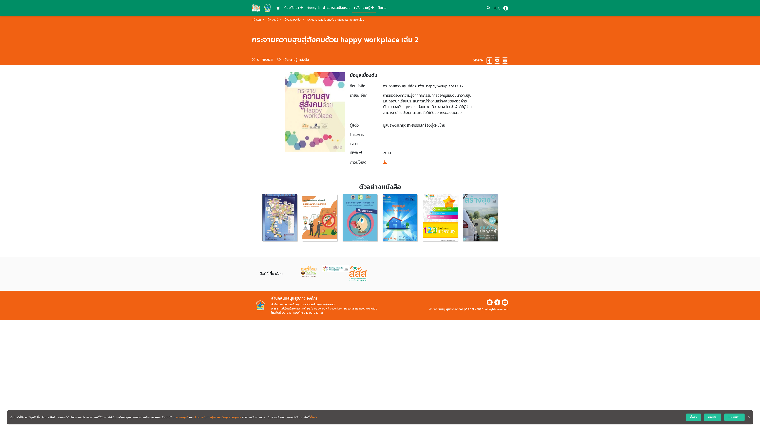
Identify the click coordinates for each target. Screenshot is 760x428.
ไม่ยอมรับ (734, 417)
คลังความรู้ (362, 7)
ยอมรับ (712, 417)
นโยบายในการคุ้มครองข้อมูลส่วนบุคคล (217, 417)
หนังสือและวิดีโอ (292, 20)
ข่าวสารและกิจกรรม (337, 7)
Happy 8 (313, 7)
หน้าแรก (256, 20)
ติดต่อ (382, 7)
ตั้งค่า (313, 417)
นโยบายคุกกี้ (180, 417)
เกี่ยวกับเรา (291, 7)
